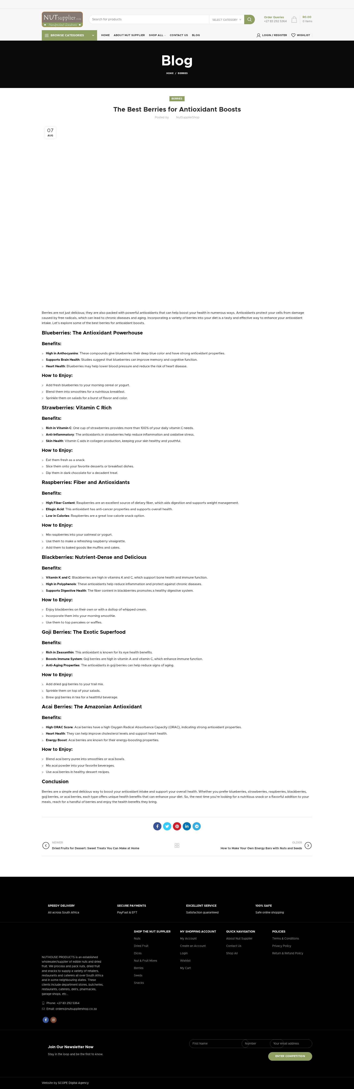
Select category (225, 20)
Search (249, 19)
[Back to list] (177, 845)
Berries (183, 73)
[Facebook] (157, 826)
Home (170, 73)
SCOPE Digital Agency (73, 1083)
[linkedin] (187, 826)
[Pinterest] (177, 826)
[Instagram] (53, 1020)
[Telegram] (197, 826)
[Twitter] (167, 826)
